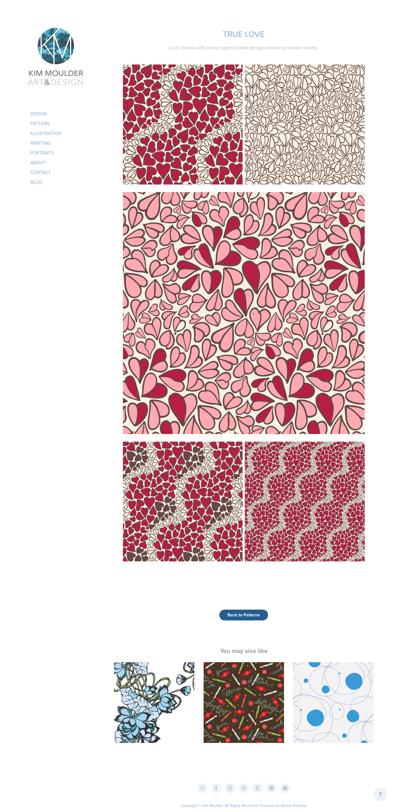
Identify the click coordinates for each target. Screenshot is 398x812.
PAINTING (40, 143)
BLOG (36, 182)
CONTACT (40, 172)
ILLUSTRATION (45, 133)
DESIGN (38, 114)
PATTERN (40, 123)
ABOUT (38, 162)
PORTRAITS (42, 153)
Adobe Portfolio (294, 805)
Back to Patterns (243, 615)
